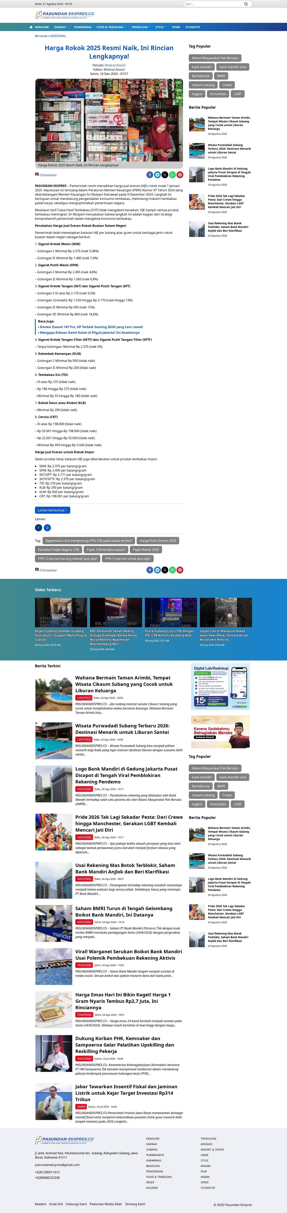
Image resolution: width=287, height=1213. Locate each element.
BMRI (221, 76)
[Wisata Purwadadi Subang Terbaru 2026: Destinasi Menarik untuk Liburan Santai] (197, 151)
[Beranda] (31, 27)
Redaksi (40, 1204)
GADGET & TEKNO (212, 1149)
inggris (197, 94)
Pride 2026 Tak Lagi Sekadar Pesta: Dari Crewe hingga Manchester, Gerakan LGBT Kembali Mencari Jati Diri (226, 201)
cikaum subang (203, 85)
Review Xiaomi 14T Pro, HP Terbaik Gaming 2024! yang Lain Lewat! (91, 327)
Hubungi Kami (76, 1204)
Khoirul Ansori (115, 65)
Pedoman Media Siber (106, 1204)
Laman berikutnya (51, 510)
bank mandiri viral (232, 67)
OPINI (176, 27)
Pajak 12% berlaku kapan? (106, 549)
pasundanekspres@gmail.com (57, 1165)
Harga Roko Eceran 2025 (158, 540)
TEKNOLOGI (139, 27)
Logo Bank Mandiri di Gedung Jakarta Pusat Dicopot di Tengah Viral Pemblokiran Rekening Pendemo (229, 174)
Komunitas (218, 94)
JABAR (81, 1106)
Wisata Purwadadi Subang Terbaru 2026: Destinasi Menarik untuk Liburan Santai (229, 148)
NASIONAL (58, 36)
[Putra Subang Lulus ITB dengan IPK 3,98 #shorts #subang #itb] (171, 612)
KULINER (152, 1188)
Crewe (227, 85)
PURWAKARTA (155, 1155)
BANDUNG (153, 1166)
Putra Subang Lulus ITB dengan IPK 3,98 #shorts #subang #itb (169, 633)
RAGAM (205, 1166)
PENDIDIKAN (82, 27)
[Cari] (246, 4)
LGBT (238, 94)
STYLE (160, 27)
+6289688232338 (47, 1178)
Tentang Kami (135, 1204)
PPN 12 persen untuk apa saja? (128, 558)
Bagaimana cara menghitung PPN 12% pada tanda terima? (89, 540)
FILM (204, 1171)
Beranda (41, 36)
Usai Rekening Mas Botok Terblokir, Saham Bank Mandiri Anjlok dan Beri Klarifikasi (228, 226)
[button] (61, 27)
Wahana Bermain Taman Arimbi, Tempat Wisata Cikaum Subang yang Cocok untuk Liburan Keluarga (229, 123)
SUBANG (151, 1149)
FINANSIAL (84, 1014)
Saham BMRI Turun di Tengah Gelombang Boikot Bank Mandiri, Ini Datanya (123, 911)
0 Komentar (48, 175)
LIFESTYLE (84, 698)
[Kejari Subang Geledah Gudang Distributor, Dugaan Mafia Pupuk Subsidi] (61, 612)
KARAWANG (153, 1160)
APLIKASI (206, 1144)
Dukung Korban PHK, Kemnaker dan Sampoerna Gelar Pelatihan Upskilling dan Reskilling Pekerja (124, 1044)
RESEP (150, 1182)
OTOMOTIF (192, 27)
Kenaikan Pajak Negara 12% (58, 549)
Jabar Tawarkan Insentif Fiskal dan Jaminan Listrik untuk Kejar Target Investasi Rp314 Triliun (126, 1093)
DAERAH (60, 27)
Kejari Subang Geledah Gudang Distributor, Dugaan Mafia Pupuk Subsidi (61, 635)
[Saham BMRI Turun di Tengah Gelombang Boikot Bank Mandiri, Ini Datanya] (53, 923)
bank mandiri (202, 67)
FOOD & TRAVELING (110, 27)
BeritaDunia (200, 76)
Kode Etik (56, 1204)
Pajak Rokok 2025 (146, 549)
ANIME (205, 1177)
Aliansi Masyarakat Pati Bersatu (215, 58)
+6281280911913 (47, 1172)
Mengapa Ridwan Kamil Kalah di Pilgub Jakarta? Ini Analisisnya (90, 332)
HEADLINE (42, 27)
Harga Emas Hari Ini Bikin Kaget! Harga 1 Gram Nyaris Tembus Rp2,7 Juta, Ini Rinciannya (123, 1001)
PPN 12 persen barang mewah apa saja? (67, 558)
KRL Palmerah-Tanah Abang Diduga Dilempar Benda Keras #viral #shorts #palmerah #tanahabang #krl (113, 637)
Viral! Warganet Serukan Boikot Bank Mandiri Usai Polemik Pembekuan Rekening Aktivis (128, 954)
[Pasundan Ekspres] (64, 15)
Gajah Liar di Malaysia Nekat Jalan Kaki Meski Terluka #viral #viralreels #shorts (224, 635)
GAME (205, 1155)
